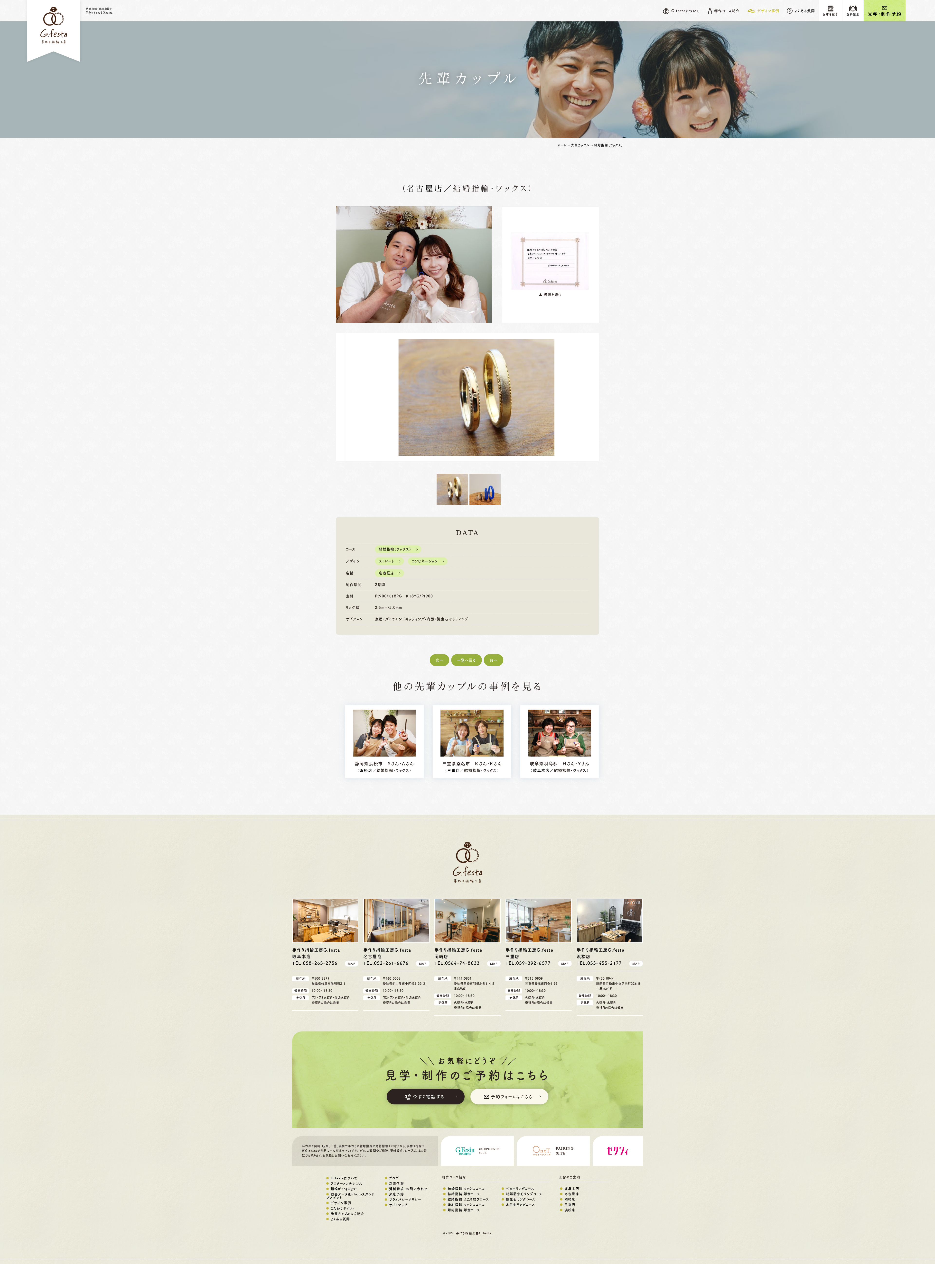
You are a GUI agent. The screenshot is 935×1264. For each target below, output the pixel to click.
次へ (439, 660)
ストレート (386, 561)
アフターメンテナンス (346, 1183)
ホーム (562, 145)
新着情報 (396, 1183)
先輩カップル (580, 145)
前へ (493, 660)
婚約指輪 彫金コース (464, 1210)
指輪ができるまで (344, 1189)
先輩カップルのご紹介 (347, 1213)
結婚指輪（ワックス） (608, 145)
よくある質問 (805, 11)
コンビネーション (425, 561)
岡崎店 (570, 1199)
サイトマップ (398, 1205)
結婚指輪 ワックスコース (466, 1188)
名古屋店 (425, 189)
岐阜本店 (541, 770)
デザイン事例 (341, 1203)
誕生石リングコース (520, 1199)
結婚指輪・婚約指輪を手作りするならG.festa (99, 11)
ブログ (394, 1178)
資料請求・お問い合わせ (408, 1189)
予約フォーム (512, 1096)
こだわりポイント (343, 1208)
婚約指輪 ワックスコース (466, 1204)
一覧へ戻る (466, 660)
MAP (351, 963)
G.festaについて (344, 1178)
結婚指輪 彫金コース (464, 1194)
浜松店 (366, 770)
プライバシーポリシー (405, 1199)
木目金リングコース (520, 1204)
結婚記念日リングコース (524, 1194)
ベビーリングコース (520, 1188)
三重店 (453, 770)
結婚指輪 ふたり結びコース (468, 1199)
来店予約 (396, 1194)
